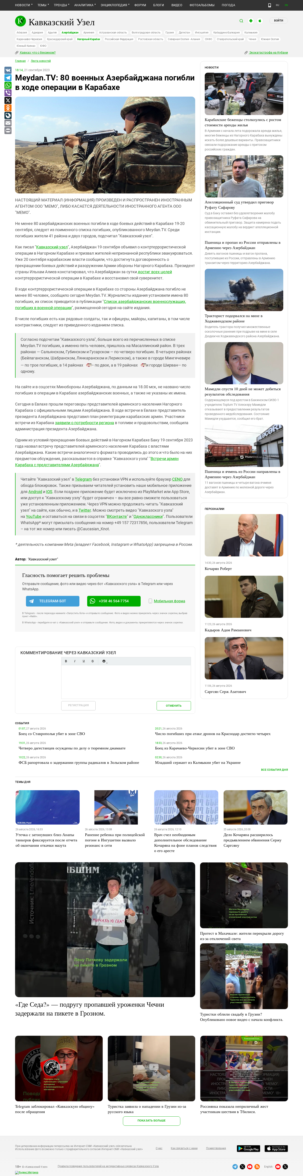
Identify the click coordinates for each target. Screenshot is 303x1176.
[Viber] (8, 93)
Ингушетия (202, 32)
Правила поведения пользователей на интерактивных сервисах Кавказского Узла (108, 1166)
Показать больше (152, 1120)
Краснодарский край (60, 39)
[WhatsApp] (8, 85)
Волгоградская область (146, 32)
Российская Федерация (119, 39)
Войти (278, 20)
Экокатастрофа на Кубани (268, 52)
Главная (20, 60)
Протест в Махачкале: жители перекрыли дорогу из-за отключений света (242, 935)
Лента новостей (41, 60)
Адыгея (52, 32)
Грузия (169, 32)
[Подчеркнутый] (83, 661)
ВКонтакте (117, 516)
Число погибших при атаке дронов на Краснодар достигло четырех (213, 733)
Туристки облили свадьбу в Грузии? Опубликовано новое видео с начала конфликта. (241, 1016)
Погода (228, 5)
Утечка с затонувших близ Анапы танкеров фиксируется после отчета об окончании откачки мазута (46, 840)
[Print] (8, 131)
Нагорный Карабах (88, 39)
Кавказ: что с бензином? (37, 52)
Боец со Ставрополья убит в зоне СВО (52, 733)
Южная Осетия (270, 39)
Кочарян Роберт (218, 568)
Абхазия (22, 32)
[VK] (8, 70)
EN (286, 5)
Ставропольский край (230, 39)
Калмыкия (250, 32)
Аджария (37, 32)
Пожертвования (216, 1148)
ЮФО (43, 45)
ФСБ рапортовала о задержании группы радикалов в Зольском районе (79, 762)
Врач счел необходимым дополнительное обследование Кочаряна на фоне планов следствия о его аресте (185, 842)
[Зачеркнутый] (92, 661)
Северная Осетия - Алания (184, 39)
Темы (42, 5)
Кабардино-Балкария (226, 32)
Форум (140, 5)
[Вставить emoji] (103, 661)
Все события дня (274, 769)
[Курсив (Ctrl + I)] (74, 661)
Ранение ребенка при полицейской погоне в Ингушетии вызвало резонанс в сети (115, 840)
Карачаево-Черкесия (29, 39)
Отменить (173, 705)
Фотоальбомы (202, 5)
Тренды (60, 5)
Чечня (252, 39)
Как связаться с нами (184, 1148)
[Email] (8, 123)
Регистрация (78, 705)
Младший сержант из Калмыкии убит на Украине (198, 762)
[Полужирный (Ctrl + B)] (65, 661)
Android (35, 491)
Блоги (158, 5)
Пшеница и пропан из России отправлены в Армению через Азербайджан (243, 245)
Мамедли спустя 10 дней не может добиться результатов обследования (243, 391)
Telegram (83, 479)
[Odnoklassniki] (8, 108)
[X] (8, 100)
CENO (177, 479)
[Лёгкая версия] (269, 5)
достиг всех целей (155, 271)
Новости (22, 5)
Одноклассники (148, 516)
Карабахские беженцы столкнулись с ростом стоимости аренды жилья (243, 122)
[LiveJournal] (8, 115)
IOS (49, 491)
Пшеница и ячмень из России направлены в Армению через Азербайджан (242, 474)
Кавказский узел (52, 247)
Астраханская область (113, 32)
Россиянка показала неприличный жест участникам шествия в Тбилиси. (234, 1109)
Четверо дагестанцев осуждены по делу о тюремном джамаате (72, 748)
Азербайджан (70, 32)
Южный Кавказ (26, 45)
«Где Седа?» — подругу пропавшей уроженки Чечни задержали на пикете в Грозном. (89, 1008)
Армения (88, 32)
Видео (176, 5)
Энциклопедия (114, 5)
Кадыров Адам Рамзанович (228, 629)
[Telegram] (8, 78)
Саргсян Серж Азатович (225, 691)
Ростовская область (150, 39)
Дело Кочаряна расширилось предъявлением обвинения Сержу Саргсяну (252, 840)
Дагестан (184, 32)
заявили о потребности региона (84, 422)
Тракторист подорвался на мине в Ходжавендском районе (234, 318)
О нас (159, 1148)
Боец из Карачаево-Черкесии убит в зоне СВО (195, 748)
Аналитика (83, 5)
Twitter (85, 510)
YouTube (33, 516)
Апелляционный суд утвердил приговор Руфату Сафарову (239, 204)
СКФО (208, 39)
